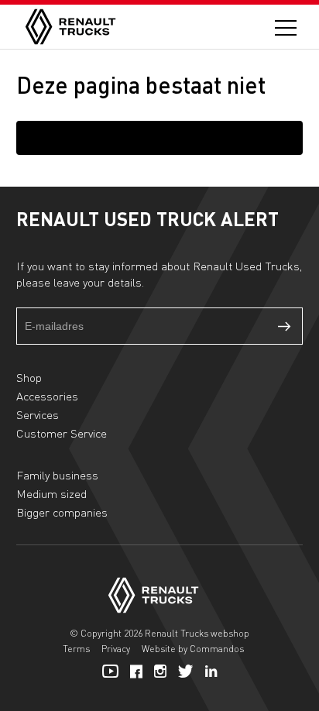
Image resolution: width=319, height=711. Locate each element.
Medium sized (51, 493)
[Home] (70, 26)
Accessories (47, 396)
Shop (29, 377)
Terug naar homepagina (159, 137)
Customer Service (61, 433)
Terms (76, 648)
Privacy (115, 648)
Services (37, 414)
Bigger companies (62, 512)
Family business (57, 475)
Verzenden (284, 326)
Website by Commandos (193, 648)
